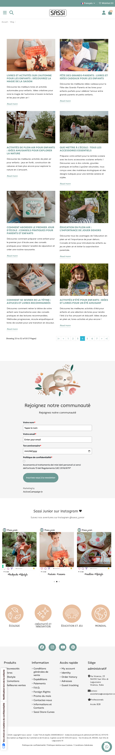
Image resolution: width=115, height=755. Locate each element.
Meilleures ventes (16, 685)
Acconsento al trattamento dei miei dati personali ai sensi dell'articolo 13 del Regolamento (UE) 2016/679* (52, 466)
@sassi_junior (76, 517)
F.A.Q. (37, 687)
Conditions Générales (83, 745)
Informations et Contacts (43, 706)
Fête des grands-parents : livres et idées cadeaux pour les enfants (84, 77)
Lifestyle (10, 676)
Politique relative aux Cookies (59, 745)
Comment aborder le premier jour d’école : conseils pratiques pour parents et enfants (30, 230)
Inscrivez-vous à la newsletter (40, 477)
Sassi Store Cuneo (44, 711)
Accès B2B (95, 704)
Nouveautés (12, 668)
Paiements (40, 683)
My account (68, 668)
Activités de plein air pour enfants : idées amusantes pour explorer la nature (31, 150)
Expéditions (40, 679)
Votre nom (29, 422)
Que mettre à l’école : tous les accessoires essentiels (80, 149)
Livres (9, 672)
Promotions (12, 681)
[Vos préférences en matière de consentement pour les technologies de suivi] (3, 566)
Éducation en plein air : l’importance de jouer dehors (80, 229)
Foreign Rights (42, 691)
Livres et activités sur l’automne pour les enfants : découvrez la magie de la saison (29, 78)
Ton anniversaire (32, 445)
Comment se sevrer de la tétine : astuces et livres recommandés (29, 301)
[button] (54, 581)
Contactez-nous (43, 700)
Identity (66, 672)
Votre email (29, 434)
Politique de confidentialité (33, 745)
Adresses (67, 681)
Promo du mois (42, 695)
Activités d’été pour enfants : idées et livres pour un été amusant (84, 301)
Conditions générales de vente (41, 672)
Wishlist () (107, 3)
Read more (12, 104)
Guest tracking (70, 685)
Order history (69, 676)
